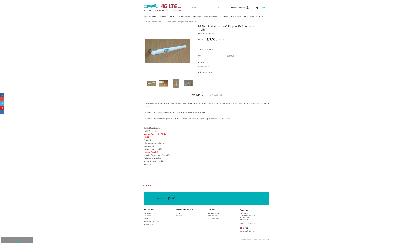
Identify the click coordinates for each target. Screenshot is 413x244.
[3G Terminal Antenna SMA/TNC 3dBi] (151, 83)
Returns (179, 216)
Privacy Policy (148, 224)
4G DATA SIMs (235, 16)
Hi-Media (266, 239)
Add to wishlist (207, 49)
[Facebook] (2, 95)
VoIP (244, 16)
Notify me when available (205, 72)
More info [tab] (197, 94)
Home (154, 22)
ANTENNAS (196, 16)
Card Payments (213, 216)
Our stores (147, 216)
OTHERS (252, 16)
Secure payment (213, 213)
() (262, 7)
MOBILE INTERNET (149, 16)
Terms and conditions (151, 221)
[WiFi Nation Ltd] (163, 8)
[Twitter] (2, 103)
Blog (261, 16)
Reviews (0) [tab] (215, 94)
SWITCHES (172, 16)
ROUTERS (162, 16)
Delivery (179, 213)
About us (147, 218)
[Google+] (2, 99)
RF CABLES (223, 16)
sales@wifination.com (248, 231)
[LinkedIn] (2, 112)
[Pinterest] (2, 108)
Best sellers (148, 213)
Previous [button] (145, 185)
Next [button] (149, 185)
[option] (167, 180)
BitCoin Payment (213, 218)
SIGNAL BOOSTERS (210, 16)
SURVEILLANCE (184, 16)
